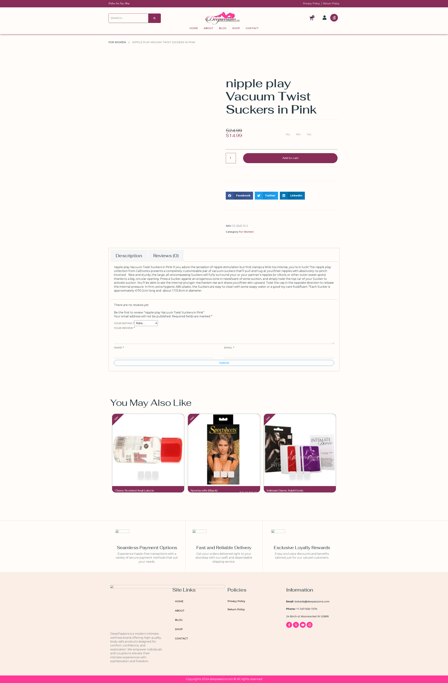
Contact (252, 28)
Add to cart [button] (141, 474)
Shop (236, 28)
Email (229, 347)
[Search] (154, 18)
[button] (239, 196)
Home (194, 28)
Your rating (124, 323)
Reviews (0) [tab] (165, 255)
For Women (117, 42)
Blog (222, 28)
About (208, 28)
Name (119, 347)
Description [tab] (129, 255)
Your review (124, 328)
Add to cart (290, 158)
